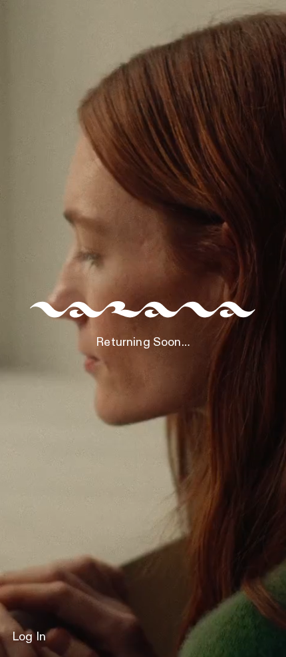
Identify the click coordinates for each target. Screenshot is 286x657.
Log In (29, 637)
